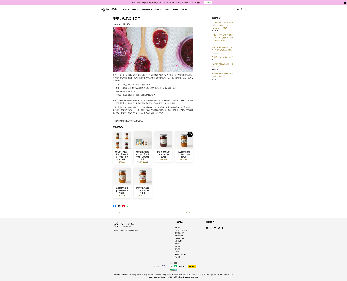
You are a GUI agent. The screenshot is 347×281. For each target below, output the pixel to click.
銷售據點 (184, 9)
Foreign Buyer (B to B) (181, 254)
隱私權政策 (117, 274)
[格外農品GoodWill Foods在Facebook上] (207, 228)
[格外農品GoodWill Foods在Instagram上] (211, 228)
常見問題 (177, 249)
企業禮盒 (167, 9)
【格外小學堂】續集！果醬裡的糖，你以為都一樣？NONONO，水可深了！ (222, 25)
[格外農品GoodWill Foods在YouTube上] (215, 228)
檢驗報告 (177, 243)
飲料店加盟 (178, 241)
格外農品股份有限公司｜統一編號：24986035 (188, 274)
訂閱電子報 (178, 252)
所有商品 (124, 9)
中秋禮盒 (177, 227)
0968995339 (169, 274)
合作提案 (177, 257)
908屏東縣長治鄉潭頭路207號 (156, 274)
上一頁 (117, 212)
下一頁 (188, 212)
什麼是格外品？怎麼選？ (182, 230)
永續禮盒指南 (179, 235)
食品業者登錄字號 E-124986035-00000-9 (186, 277)
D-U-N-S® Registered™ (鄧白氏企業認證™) (216, 274)
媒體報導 (176, 9)
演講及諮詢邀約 (147, 9)
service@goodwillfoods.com (137, 274)
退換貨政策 (125, 274)
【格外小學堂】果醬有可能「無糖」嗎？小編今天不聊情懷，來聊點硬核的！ (222, 37)
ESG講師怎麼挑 (180, 238)
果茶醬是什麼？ (179, 233)
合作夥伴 (177, 246)
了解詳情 (189, 3)
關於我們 (135, 9)
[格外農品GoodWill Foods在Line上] (219, 228)
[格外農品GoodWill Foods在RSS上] (222, 228)
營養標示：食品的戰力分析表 (222, 57)
